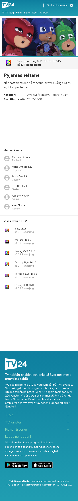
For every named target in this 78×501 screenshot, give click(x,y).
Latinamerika (62, 481)
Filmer (19, 12)
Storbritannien (39, 481)
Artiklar (44, 12)
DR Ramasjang (31, 65)
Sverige (51, 481)
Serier (27, 12)
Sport (35, 12)
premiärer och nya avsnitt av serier (26, 403)
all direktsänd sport (44, 399)
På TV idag (8, 12)
